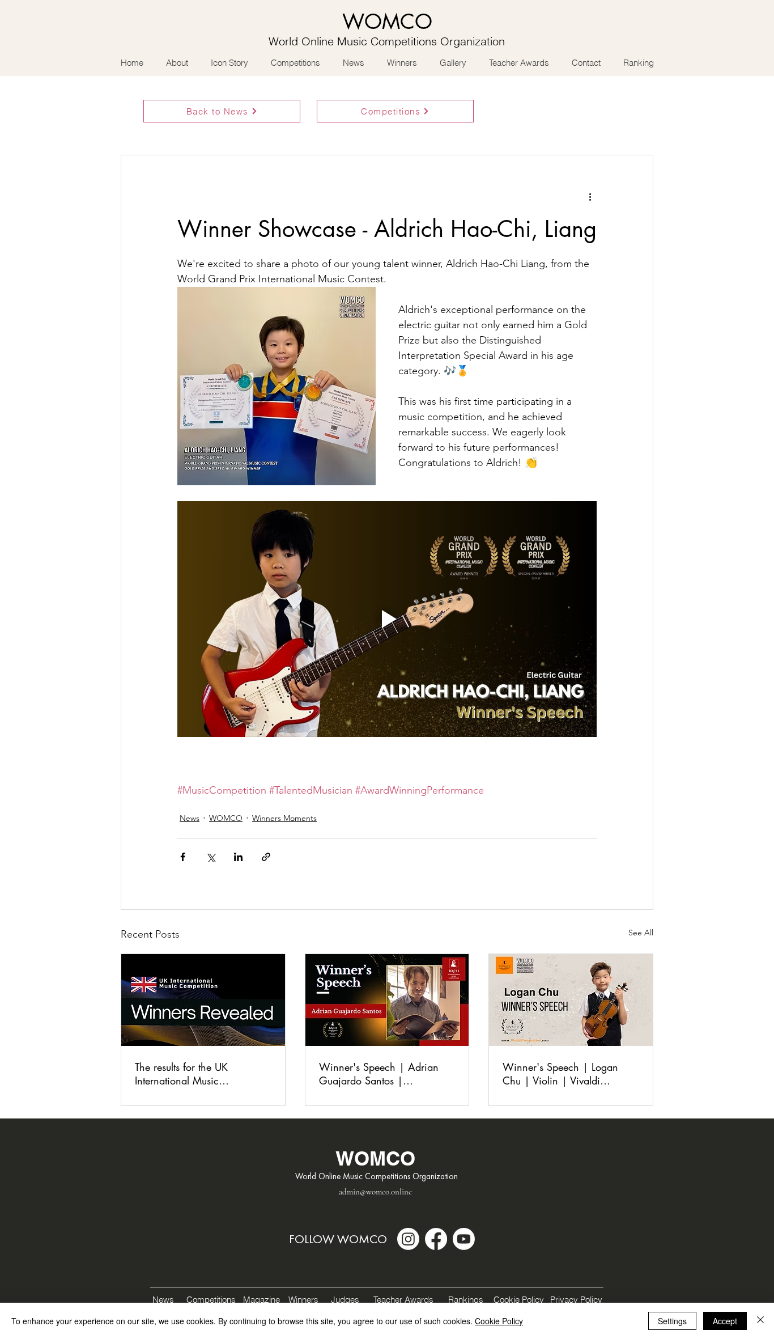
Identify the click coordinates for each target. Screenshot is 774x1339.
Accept (725, 1321)
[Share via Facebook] (182, 856)
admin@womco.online (375, 1192)
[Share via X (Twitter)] (210, 856)
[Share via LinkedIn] (238, 856)
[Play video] (387, 619)
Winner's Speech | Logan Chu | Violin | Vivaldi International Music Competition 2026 (560, 1073)
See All (640, 932)
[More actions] (590, 196)
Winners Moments (284, 818)
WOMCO (226, 818)
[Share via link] (266, 856)
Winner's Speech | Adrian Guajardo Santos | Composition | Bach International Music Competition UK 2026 (379, 1073)
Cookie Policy (499, 1321)
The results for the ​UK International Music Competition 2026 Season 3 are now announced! (198, 1073)
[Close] (760, 1321)
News (189, 818)
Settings (672, 1321)
